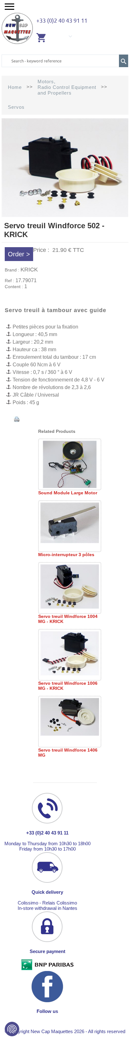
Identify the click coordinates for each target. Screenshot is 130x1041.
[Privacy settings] (12, 1029)
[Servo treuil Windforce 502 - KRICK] (65, 215)
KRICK (29, 269)
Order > (19, 254)
